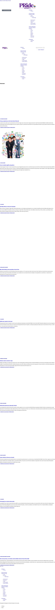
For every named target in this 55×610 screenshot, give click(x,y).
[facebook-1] (0, 567)
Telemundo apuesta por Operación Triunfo (8, 405)
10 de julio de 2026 (4, 565)
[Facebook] (2, 5)
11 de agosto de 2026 (5, 127)
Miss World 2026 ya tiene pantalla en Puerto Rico (9, 269)
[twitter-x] (1, 567)
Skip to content (3, 0)
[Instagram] (4, 5)
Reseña (5, 556)
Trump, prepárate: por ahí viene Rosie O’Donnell (9, 121)
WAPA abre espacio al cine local (6, 321)
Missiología (2, 267)
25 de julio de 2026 (4, 367)
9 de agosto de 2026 (4, 171)
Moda (1, 455)
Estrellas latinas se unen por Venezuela (7, 206)
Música (1, 403)
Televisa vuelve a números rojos (6, 360)
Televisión (2, 204)
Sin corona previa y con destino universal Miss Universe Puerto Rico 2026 (14, 558)
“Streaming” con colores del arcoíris (7, 501)
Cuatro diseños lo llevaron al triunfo (7, 457)
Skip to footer (8, 0)
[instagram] (3, 567)
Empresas (2, 358)
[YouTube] (3, 5)
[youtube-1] (2, 567)
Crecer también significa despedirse (7, 165)
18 (2, 566)
